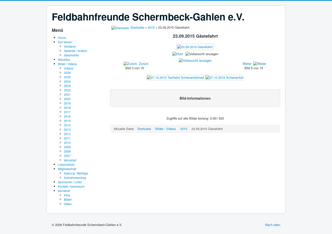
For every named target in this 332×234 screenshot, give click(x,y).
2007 (67, 156)
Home (62, 37)
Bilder (68, 199)
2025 (67, 77)
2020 (67, 99)
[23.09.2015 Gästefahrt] (195, 48)
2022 (67, 90)
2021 (67, 94)
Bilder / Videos (67, 64)
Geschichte (71, 55)
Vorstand (70, 46)
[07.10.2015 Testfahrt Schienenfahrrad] (175, 77)
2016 (67, 116)
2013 (67, 129)
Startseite (137, 27)
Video (68, 204)
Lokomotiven (66, 164)
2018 (67, 107)
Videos (68, 68)
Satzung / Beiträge (76, 173)
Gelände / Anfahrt (75, 51)
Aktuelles (64, 59)
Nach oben (272, 224)
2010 (67, 142)
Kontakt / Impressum (71, 186)
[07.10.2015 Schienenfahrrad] (227, 77)
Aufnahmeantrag (75, 177)
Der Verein (65, 42)
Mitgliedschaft (67, 169)
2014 (67, 125)
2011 (67, 138)
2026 (67, 72)
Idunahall (70, 160)
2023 (67, 86)
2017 (67, 112)
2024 (67, 81)
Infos (67, 195)
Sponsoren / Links (70, 182)
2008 (67, 151)
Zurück (144, 63)
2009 (67, 147)
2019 (67, 103)
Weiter (247, 63)
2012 (67, 134)
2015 (67, 121)
